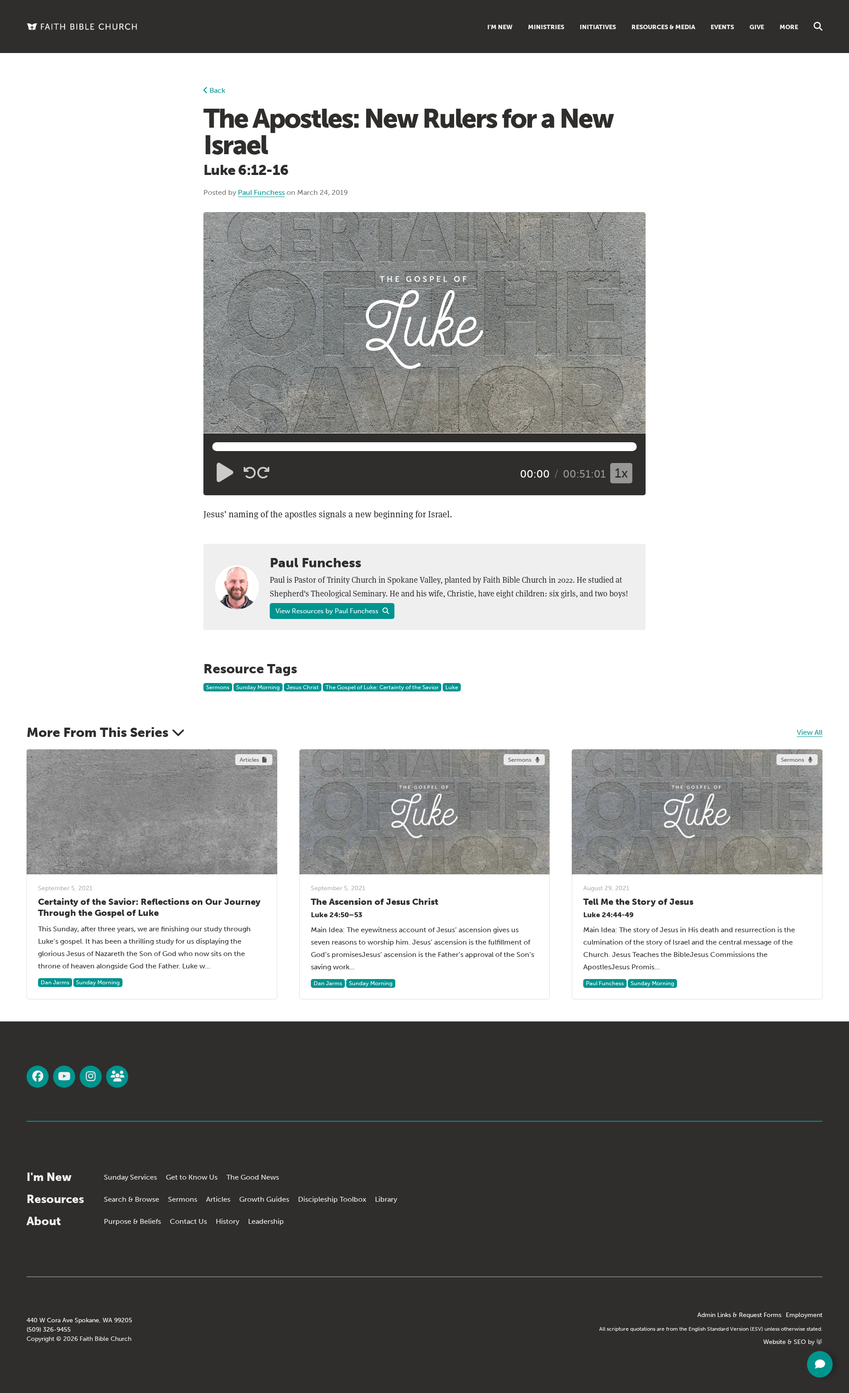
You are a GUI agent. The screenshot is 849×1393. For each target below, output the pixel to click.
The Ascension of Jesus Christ (374, 901)
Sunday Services (130, 1177)
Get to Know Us (192, 1177)
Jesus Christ (303, 687)
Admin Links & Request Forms (739, 1315)
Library (386, 1199)
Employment (804, 1315)
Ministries (546, 27)
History (227, 1221)
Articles (218, 1199)
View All (809, 732)
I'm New (499, 27)
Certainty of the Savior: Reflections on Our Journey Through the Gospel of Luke (149, 907)
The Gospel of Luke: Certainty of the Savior (382, 687)
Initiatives (598, 27)
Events (722, 27)
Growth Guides (264, 1199)
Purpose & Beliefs (132, 1221)
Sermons (217, 687)
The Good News (252, 1177)
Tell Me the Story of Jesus (638, 901)
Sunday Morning (258, 687)
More (789, 27)
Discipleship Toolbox (332, 1199)
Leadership (266, 1221)
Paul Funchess (261, 192)
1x (621, 473)
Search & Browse (131, 1199)
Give (757, 27)
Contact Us (188, 1221)
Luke (451, 687)
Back (216, 90)
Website (774, 1342)
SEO (800, 1342)
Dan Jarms (55, 982)
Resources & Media (663, 27)
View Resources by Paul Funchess (327, 611)
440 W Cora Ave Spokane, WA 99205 (79, 1320)
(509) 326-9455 (49, 1329)
